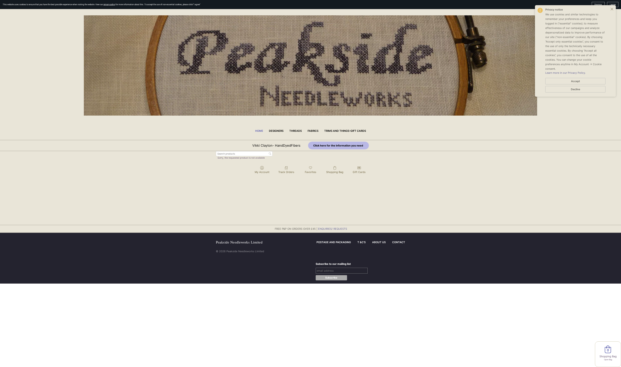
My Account (262, 172)
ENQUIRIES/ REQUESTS (332, 228)
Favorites (310, 172)
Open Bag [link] (608, 359)
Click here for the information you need (338, 145)
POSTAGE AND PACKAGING (333, 242)
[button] (612, 9)
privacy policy (109, 4)
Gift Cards (359, 172)
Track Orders (286, 172)
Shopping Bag (334, 172)
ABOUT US (379, 242)
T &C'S (361, 242)
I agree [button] (613, 4)
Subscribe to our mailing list (333, 263)
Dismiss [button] (598, 4)
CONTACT (398, 242)
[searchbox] (244, 153)
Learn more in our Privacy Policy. (565, 72)
